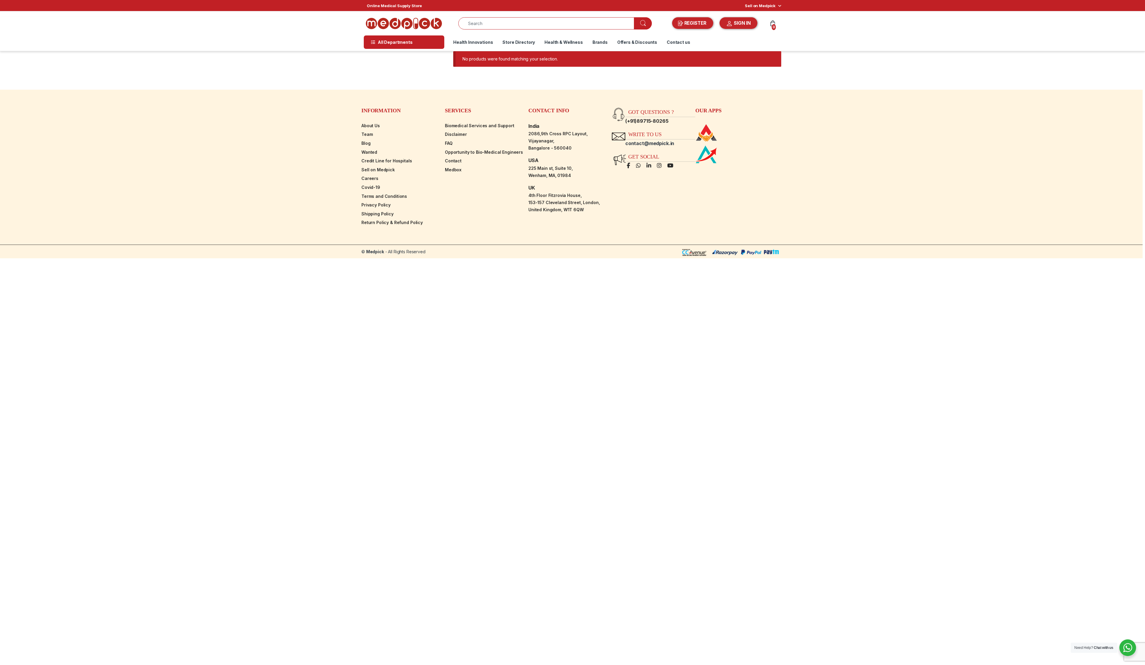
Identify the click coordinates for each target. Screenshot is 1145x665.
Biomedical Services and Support (479, 125)
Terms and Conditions (384, 196)
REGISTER (695, 23)
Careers (369, 178)
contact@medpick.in (649, 143)
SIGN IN (742, 23)
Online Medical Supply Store (394, 5)
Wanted (369, 152)
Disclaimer (456, 134)
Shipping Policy (377, 213)
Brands (600, 42)
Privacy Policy (376, 204)
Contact (453, 160)
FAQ (449, 143)
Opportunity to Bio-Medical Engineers (484, 152)
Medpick (375, 251)
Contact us (678, 42)
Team (367, 134)
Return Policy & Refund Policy (392, 222)
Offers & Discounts (637, 42)
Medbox (453, 169)
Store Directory (518, 42)
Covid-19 (370, 187)
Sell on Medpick (760, 5)
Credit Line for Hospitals (386, 160)
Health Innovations (473, 42)
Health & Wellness (563, 42)
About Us (370, 125)
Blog (365, 143)
